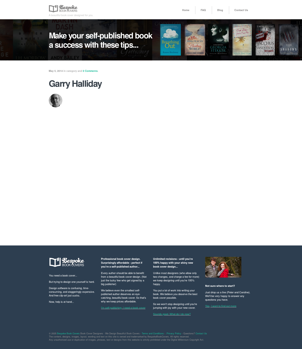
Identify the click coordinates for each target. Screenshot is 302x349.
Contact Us (241, 10)
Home (185, 10)
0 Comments (90, 71)
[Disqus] (116, 192)
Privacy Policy (174, 333)
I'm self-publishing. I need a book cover (123, 307)
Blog (220, 10)
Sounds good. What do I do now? (172, 314)
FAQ (203, 10)
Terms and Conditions (153, 333)
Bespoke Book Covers (68, 333)
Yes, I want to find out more (220, 306)
